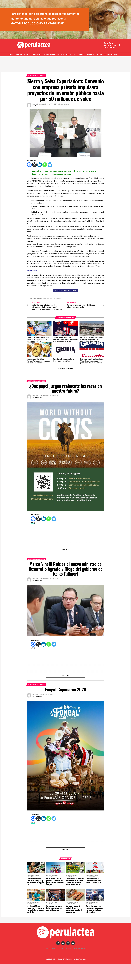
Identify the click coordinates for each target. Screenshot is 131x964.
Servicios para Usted (110, 45)
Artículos (27, 55)
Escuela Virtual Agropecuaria (108, 54)
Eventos (81, 55)
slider (59, 298)
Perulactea (38, 106)
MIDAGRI (52, 298)
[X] (34, 164)
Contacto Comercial (109, 47)
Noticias (18, 55)
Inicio (11, 55)
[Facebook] (29, 164)
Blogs (74, 55)
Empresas (60, 55)
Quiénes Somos (108, 43)
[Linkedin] (39, 164)
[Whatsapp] (44, 164)
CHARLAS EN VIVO (49, 55)
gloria (46, 298)
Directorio (90, 55)
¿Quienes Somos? (51, 949)
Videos (68, 55)
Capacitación (37, 55)
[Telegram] (50, 164)
